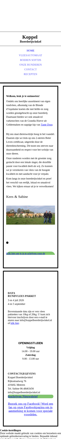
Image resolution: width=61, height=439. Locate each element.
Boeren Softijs (30, 60)
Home (30, 50)
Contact (30, 69)
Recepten (30, 74)
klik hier (15, 323)
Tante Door (46, 124)
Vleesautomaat (30, 55)
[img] (30, 19)
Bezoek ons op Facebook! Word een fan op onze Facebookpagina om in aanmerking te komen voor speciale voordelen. (30, 409)
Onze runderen (30, 64)
